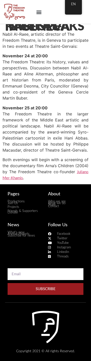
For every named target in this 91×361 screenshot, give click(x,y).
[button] (39, 12)
